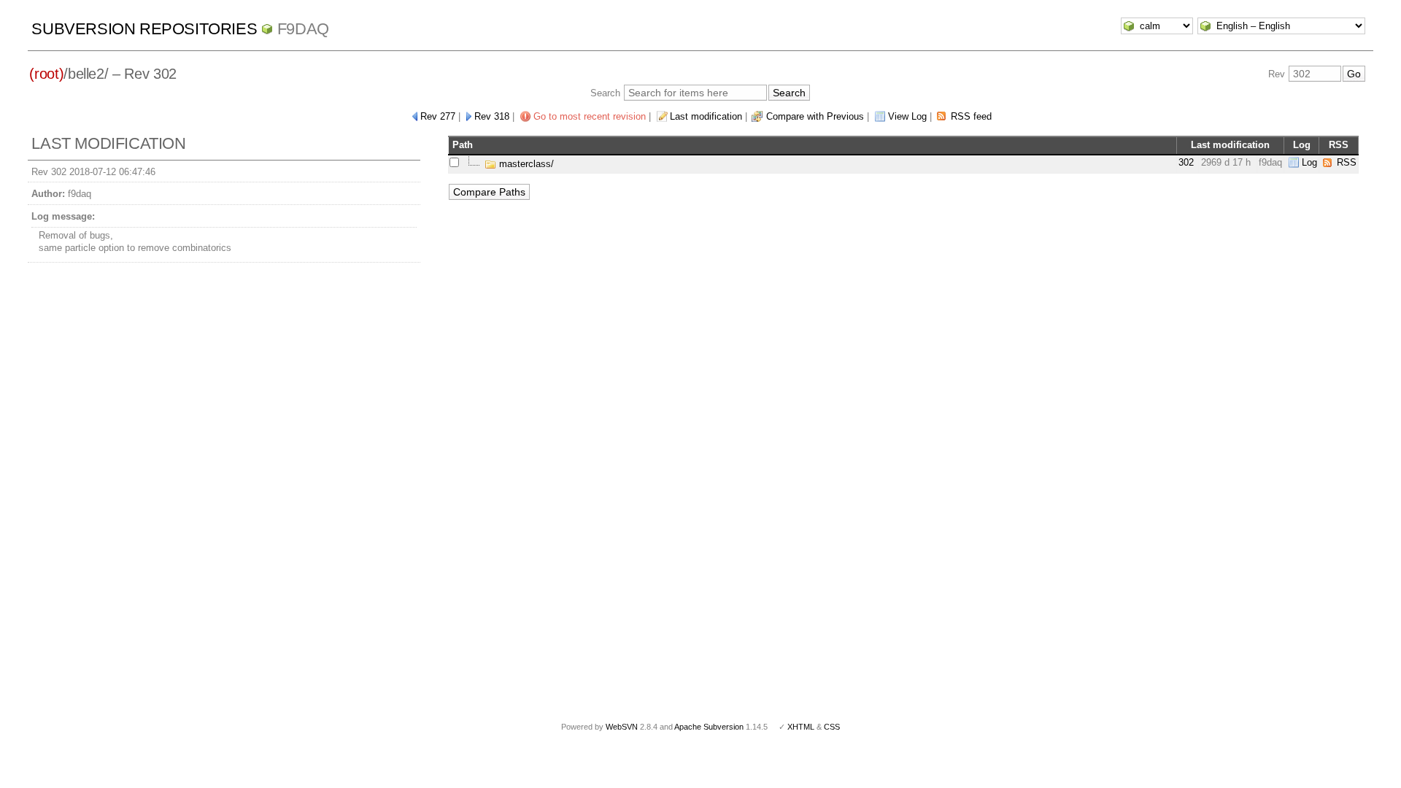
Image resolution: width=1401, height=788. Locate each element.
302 (1186, 162)
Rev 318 (491, 116)
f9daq (303, 29)
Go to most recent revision (589, 116)
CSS (832, 726)
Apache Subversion (709, 726)
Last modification (706, 116)
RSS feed (971, 116)
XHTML (800, 726)
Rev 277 (437, 116)
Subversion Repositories (144, 29)
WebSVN (622, 726)
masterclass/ (525, 163)
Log (1309, 162)
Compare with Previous (815, 116)
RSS (1346, 162)
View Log (907, 116)
